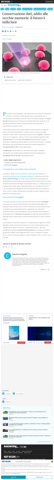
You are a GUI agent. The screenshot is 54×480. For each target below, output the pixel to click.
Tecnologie (16, 9)
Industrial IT (19, 27)
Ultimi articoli (4, 9)
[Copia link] (13, 31)
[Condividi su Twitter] (8, 31)
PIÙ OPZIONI (39, 477)
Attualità (11, 9)
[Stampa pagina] (15, 31)
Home (4, 27)
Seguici (22, 446)
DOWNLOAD (21, 342)
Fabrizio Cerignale (7, 39)
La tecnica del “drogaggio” (11, 165)
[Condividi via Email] (10, 31)
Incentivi (22, 9)
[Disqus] (27, 295)
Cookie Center (27, 452)
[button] (4, 5)
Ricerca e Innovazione (31, 9)
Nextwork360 (7, 459)
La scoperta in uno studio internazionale (14, 162)
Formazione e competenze (43, 9)
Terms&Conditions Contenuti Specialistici (13, 452)
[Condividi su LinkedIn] (5, 31)
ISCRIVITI (47, 342)
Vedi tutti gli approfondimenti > (44, 441)
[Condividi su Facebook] (3, 31)
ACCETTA (13, 477)
